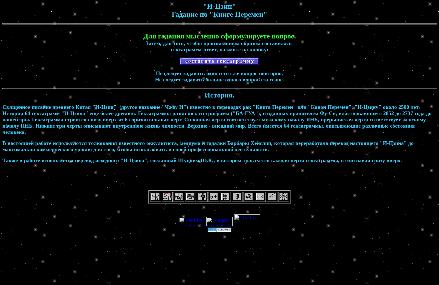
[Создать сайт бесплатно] (219, 230)
